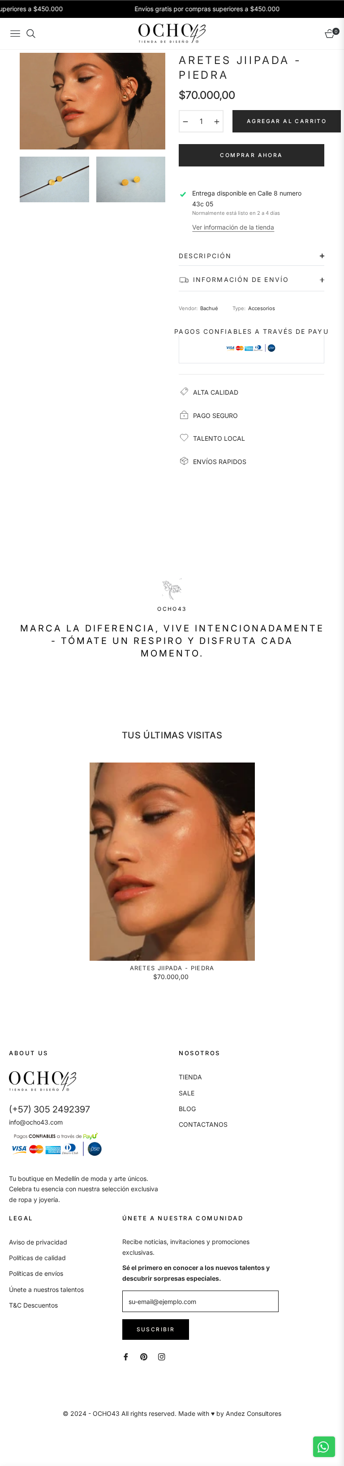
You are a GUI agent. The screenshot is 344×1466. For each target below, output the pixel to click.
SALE (186, 1093)
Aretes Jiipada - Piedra (172, 968)
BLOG (187, 1108)
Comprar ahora (251, 155)
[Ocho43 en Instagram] (161, 1356)
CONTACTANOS (203, 1124)
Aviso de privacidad (38, 1242)
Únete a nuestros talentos (46, 1289)
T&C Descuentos (33, 1305)
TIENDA (190, 1077)
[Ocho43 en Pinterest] (143, 1356)
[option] (92, 101)
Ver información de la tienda (233, 227)
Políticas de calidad (37, 1257)
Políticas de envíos (36, 1273)
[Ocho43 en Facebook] (125, 1356)
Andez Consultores (253, 1413)
